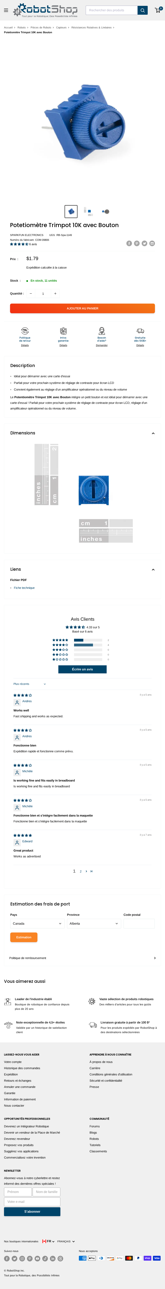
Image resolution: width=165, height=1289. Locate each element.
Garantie (9, 1093)
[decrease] (31, 293)
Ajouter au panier (82, 308)
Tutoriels (95, 1145)
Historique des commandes (22, 1068)
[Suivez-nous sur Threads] (60, 1258)
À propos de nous (101, 1062)
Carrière (95, 1068)
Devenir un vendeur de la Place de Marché (32, 1132)
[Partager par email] (152, 243)
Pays (13, 914)
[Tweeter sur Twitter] (144, 243)
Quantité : (17, 293)
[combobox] (112, 10)
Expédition (11, 1074)
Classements (98, 1151)
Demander (102, 345)
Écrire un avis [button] (82, 669)
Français (64, 1241)
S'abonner (32, 1211)
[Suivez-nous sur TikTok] (45, 1258)
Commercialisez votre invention (24, 1157)
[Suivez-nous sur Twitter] (14, 1258)
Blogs (93, 1132)
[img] (22, 695)
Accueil (8, 27)
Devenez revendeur (17, 1138)
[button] (19, 244)
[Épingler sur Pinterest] (137, 243)
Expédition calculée (39, 267)
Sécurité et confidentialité (106, 1080)
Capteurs (61, 27)
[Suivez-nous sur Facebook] (7, 1258)
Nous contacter (14, 1105)
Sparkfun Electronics (26, 235)
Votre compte (13, 1062)
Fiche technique (24, 587)
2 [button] (80, 871)
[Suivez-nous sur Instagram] (22, 1258)
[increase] (55, 293)
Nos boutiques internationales (21, 1241)
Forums (95, 1126)
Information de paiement (20, 1099)
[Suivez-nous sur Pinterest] (30, 1258)
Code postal (132, 914)
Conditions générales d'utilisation (111, 1074)
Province (73, 914)
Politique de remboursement (27, 958)
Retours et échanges (17, 1080)
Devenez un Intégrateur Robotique (26, 1126)
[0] (157, 10)
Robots (22, 27)
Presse (94, 1086)
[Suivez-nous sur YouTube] (37, 1258)
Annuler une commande (19, 1086)
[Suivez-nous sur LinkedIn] (53, 1258)
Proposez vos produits (19, 1145)
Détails (25, 345)
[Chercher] (143, 10)
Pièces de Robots (41, 27)
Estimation (23, 937)
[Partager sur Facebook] (129, 243)
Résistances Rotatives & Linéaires (91, 27)
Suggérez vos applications (21, 1151)
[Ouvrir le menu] (6, 10)
